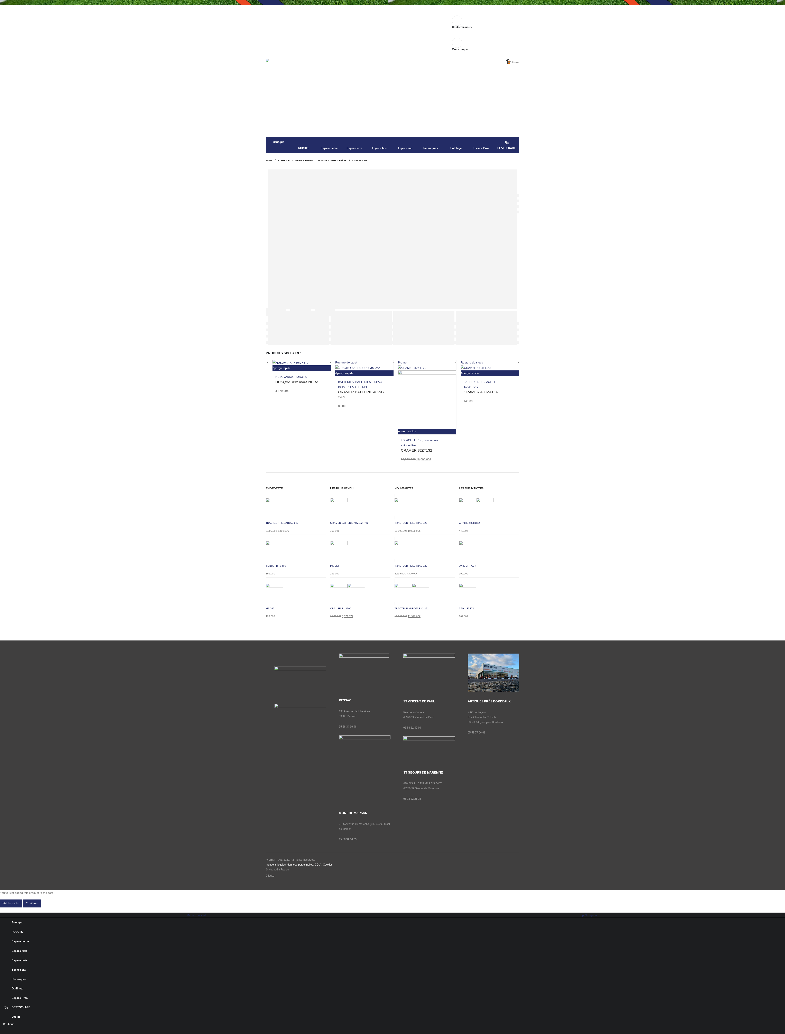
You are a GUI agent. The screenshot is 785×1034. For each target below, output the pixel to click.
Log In (16, 1016)
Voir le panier (11, 903)
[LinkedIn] (28, 1030)
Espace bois (380, 148)
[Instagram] (19, 1030)
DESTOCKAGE (506, 148)
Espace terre (354, 148)
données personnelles (300, 864)
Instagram (287, 876)
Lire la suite (389, 365)
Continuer (32, 903)
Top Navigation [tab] (588, 915)
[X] (11, 1030)
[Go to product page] (302, 362)
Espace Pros (481, 148)
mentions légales (276, 864)
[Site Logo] (291, 71)
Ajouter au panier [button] (326, 365)
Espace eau (405, 148)
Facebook (279, 876)
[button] (2, 910)
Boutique (278, 142)
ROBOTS (303, 148)
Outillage (456, 148)
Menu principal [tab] (196, 915)
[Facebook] (3, 1030)
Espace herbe (329, 148)
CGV (318, 864)
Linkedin (296, 876)
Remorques (430, 148)
